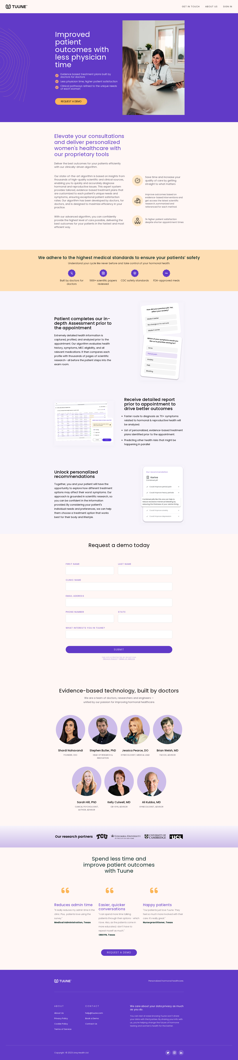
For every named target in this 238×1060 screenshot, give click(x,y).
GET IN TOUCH (191, 6)
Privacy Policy (110, 659)
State (122, 612)
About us (211, 6)
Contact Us (91, 1023)
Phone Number (75, 612)
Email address (75, 596)
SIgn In (227, 6)
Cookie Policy (61, 1023)
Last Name (124, 564)
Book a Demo (92, 1018)
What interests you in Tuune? (85, 628)
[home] (16, 6)
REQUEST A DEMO (71, 101)
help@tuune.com (94, 1013)
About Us (59, 1013)
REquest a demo (119, 952)
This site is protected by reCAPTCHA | (119, 658)
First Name (73, 564)
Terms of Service (127, 659)
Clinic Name (73, 580)
